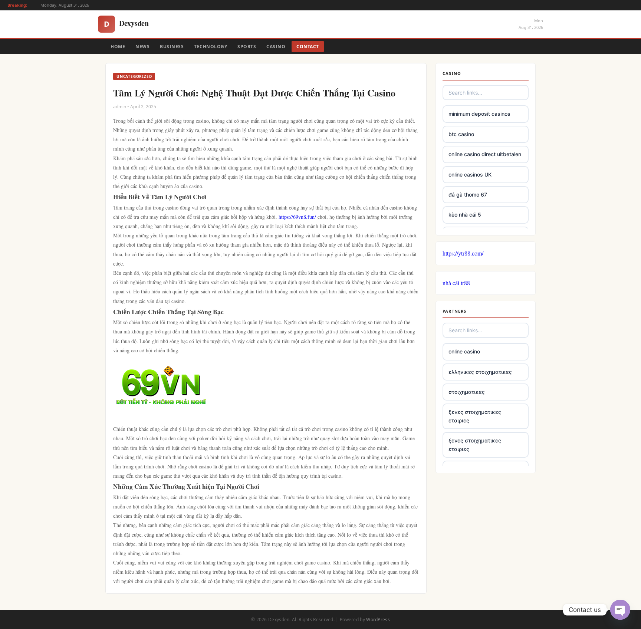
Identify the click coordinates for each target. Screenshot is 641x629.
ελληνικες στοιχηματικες (480, 372)
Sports (246, 46)
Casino (275, 46)
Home (118, 46)
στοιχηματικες (466, 392)
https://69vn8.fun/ (297, 216)
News (142, 46)
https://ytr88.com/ (463, 253)
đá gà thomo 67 (467, 194)
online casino (464, 351)
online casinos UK (470, 174)
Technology (210, 46)
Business (172, 46)
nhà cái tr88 (456, 283)
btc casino (461, 134)
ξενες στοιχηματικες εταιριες (474, 416)
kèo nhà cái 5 (464, 214)
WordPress (378, 619)
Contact (307, 46)
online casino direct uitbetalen (484, 154)
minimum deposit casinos (479, 114)
